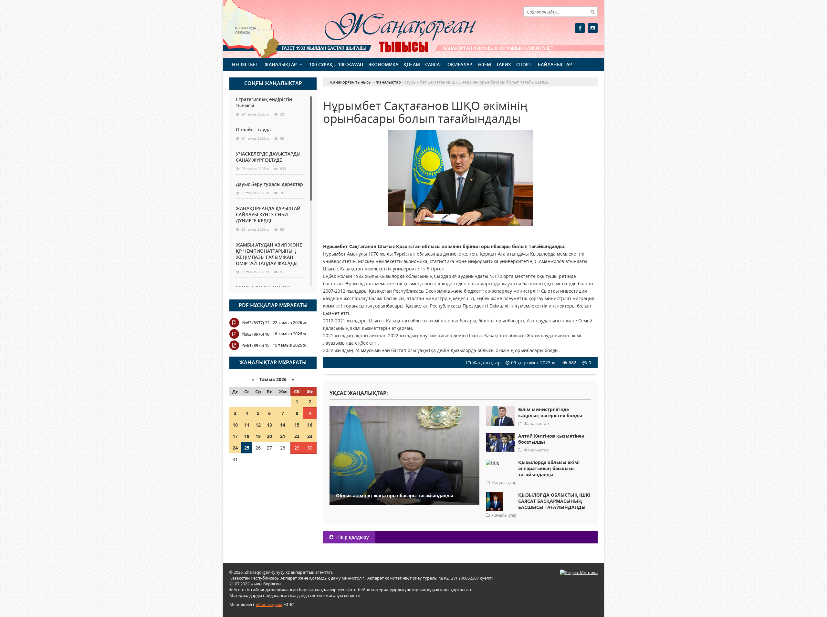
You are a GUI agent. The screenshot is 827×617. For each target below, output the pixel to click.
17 (235, 436)
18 (246, 436)
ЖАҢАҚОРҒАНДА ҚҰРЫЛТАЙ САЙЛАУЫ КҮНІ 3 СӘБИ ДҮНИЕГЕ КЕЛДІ (268, 214)
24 (235, 448)
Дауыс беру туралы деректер (269, 184)
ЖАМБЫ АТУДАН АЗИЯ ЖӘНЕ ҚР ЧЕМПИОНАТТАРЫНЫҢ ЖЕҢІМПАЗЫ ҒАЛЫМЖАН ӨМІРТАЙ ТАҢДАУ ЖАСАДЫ (269, 254)
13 (269, 425)
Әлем (484, 64)
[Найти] (592, 11)
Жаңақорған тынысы (391, 28)
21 (282, 436)
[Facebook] (580, 28)
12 (258, 425)
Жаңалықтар (281, 64)
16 (309, 425)
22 (296, 436)
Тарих (503, 64)
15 (296, 425)
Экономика (383, 64)
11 (246, 425)
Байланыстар (555, 64)
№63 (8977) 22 (255, 323)
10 (235, 425)
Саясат (433, 64)
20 (269, 436)
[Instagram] (593, 28)
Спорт (523, 64)
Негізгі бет (245, 64)
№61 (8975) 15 (255, 345)
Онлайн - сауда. (254, 129)
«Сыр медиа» (269, 604)
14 (282, 425)
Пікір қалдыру (352, 537)
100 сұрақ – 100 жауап (336, 64)
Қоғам (411, 64)
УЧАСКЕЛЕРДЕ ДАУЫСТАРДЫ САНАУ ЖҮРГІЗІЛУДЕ (268, 157)
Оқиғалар (459, 64)
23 (309, 436)
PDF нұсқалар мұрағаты (273, 305)
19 (258, 436)
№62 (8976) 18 (255, 334)
